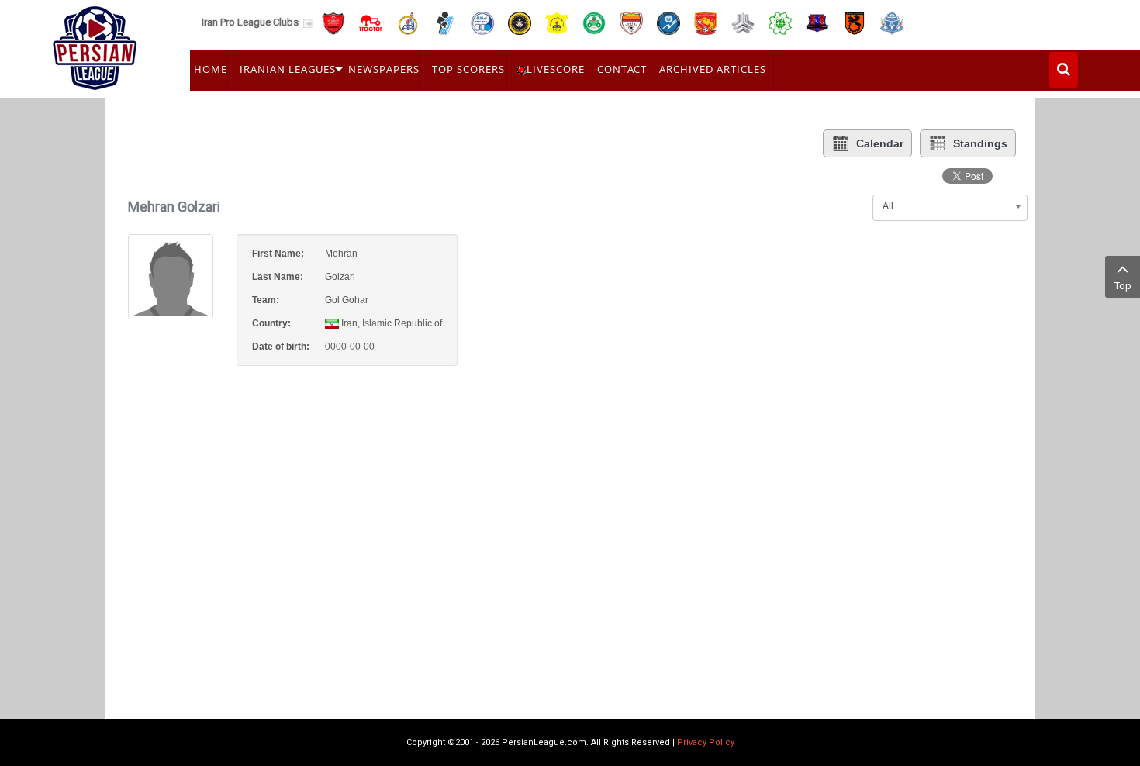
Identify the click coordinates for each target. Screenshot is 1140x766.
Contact (622, 69)
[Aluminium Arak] (891, 22)
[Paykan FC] (445, 22)
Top (1122, 286)
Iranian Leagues (288, 69)
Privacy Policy (705, 742)
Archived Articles (712, 69)
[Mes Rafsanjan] (854, 22)
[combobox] (950, 206)
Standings (980, 143)
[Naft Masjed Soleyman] (408, 22)
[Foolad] (631, 22)
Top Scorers (468, 69)
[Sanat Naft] (556, 22)
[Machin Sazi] (780, 22)
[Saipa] (743, 22)
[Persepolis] (333, 22)
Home (210, 69)
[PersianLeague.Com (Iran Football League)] (95, 44)
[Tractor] (370, 22)
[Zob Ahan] (594, 22)
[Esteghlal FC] (482, 22)
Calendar (879, 143)
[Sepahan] (519, 22)
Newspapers (384, 69)
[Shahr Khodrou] (705, 22)
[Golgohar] (668, 22)
